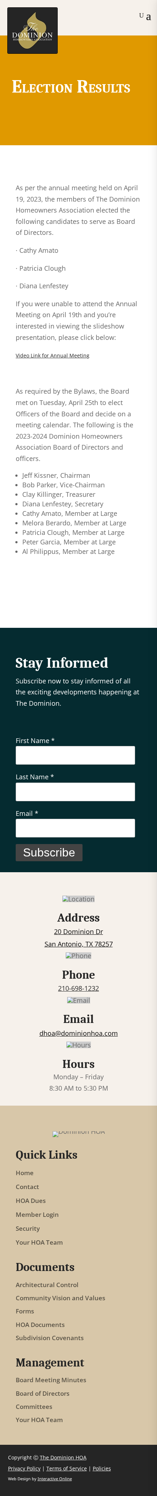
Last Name (35, 776)
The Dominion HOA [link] (63, 1457)
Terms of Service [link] (66, 1468)
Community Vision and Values (60, 1298)
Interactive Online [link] (55, 1478)
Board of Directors (42, 1394)
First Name (35, 740)
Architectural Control (47, 1285)
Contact (27, 1187)
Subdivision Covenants (50, 1338)
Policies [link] (102, 1468)
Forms (25, 1311)
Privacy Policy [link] (24, 1468)
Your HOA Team (39, 1242)
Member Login (37, 1215)
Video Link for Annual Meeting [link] (52, 355)
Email (27, 813)
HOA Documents (40, 1325)
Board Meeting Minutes (51, 1380)
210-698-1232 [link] (78, 988)
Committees (34, 1407)
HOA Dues (31, 1201)
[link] (32, 51)
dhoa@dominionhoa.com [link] (78, 1033)
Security (28, 1229)
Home (25, 1173)
